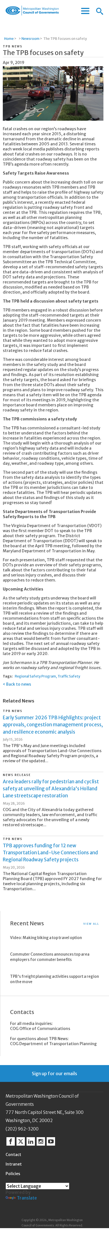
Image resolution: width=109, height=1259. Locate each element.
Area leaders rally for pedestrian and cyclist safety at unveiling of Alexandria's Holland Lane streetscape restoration (51, 789)
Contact (13, 1154)
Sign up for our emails (54, 1073)
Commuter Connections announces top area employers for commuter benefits (49, 957)
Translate (27, 1198)
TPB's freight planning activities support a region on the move (54, 979)
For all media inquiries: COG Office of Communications (40, 1026)
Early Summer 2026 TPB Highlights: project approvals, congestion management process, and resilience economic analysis (53, 725)
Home (9, 38)
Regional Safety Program (35, 676)
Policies (13, 1173)
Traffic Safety (69, 676)
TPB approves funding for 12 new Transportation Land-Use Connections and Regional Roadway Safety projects (50, 853)
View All (91, 923)
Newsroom (30, 38)
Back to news (18, 684)
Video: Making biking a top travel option (46, 937)
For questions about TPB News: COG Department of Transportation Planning (53, 1041)
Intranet (14, 1164)
